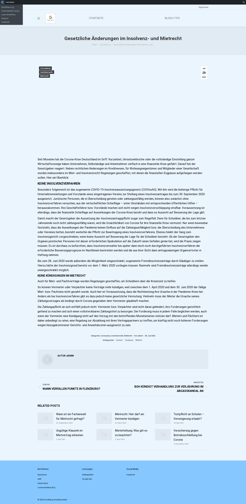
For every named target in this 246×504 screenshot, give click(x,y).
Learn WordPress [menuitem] (8, 15)
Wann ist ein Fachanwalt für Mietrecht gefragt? (71, 416)
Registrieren (203, 7)
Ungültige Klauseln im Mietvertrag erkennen (69, 433)
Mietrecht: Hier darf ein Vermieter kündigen (129, 416)
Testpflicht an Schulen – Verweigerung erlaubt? (189, 416)
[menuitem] (2, 2)
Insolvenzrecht (46, 72)
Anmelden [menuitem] (10, 2)
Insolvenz (119, 340)
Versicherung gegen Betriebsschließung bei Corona (188, 435)
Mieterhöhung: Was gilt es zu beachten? (131, 433)
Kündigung (129, 340)
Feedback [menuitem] (5, 22)
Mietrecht (44, 76)
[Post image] (45, 418)
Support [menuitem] (4, 18)
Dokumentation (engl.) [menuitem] (10, 11)
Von (138, 336)
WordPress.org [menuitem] (7, 7)
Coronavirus (45, 68)
